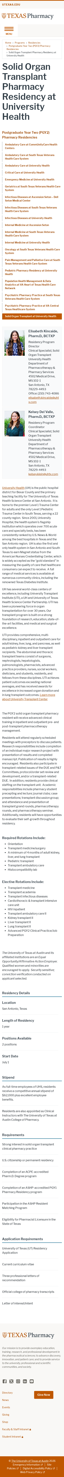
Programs (20, 42)
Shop (5, 1422)
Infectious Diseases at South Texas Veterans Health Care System (31, 209)
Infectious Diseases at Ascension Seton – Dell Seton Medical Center (31, 199)
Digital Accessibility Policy (37, 1468)
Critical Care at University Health (24, 172)
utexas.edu (11, 4)
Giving (5, 1414)
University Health (13, 488)
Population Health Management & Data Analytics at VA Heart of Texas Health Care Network (30, 285)
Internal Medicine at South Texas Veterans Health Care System (30, 234)
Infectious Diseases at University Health (28, 218)
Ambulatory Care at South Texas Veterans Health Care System (29, 157)
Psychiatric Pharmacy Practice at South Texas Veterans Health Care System (32, 297)
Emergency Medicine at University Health (29, 179)
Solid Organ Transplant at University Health (30, 316)
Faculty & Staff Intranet (15, 1429)
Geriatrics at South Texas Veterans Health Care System (32, 188)
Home (8, 42)
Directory (7, 1392)
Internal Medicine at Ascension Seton (27, 225)
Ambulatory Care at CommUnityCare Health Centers (31, 146)
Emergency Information (26, 1464)
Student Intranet (11, 1436)
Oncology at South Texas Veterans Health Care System (32, 251)
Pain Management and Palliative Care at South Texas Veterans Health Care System (32, 262)
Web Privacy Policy (31, 1472)
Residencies (34, 42)
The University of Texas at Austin (30, 1461)
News (5, 1400)
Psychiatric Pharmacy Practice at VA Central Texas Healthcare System (32, 307)
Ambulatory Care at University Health (27, 165)
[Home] (27, 16)
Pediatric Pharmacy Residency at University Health (31, 272)
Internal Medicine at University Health (27, 242)
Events (6, 1407)
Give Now (43, 1395)
